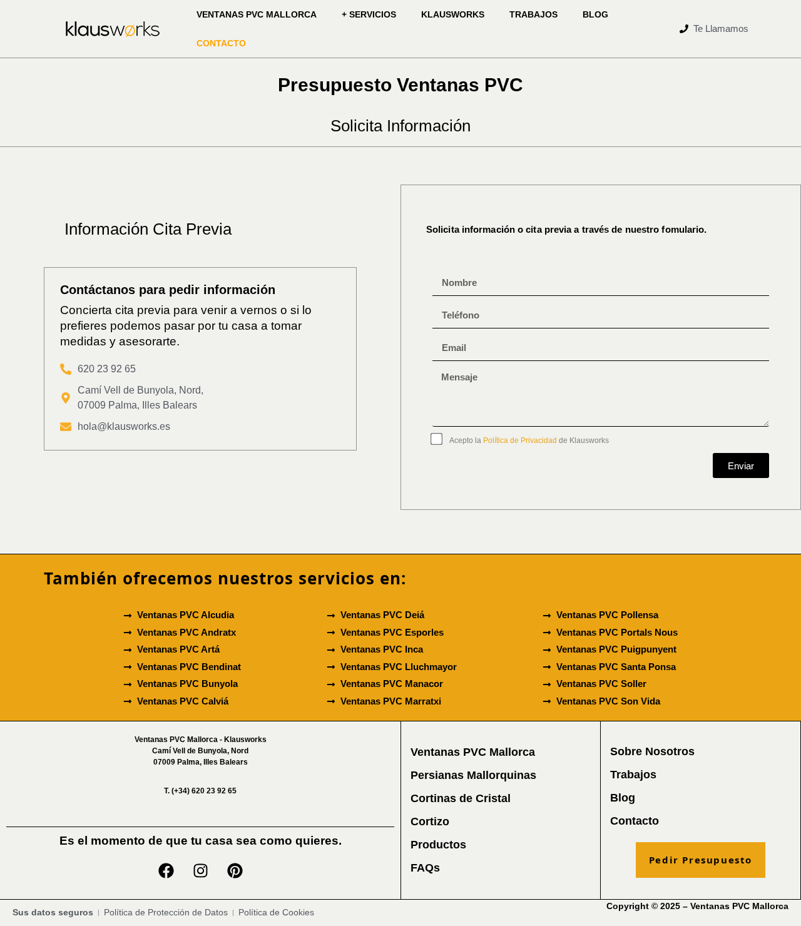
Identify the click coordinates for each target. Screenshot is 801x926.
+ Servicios (369, 14)
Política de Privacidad (520, 440)
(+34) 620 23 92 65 (200, 790)
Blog (595, 14)
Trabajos (533, 14)
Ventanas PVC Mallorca (256, 14)
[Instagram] (200, 871)
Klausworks (452, 14)
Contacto (221, 43)
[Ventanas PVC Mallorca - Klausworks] (112, 29)
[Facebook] (165, 871)
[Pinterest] (234, 871)
